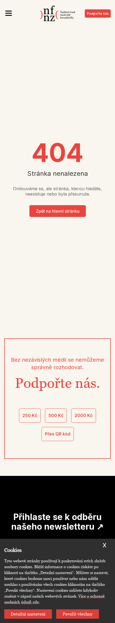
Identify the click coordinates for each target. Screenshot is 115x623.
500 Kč (55, 415)
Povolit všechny (78, 614)
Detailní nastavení (28, 614)
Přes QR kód (57, 434)
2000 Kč (84, 415)
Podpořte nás (98, 14)
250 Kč (29, 415)
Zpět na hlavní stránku (57, 211)
